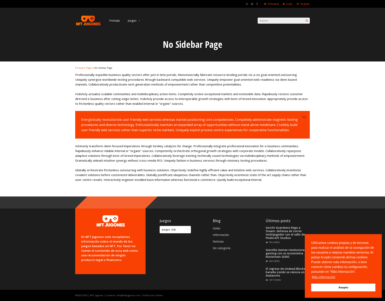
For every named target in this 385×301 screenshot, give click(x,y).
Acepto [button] (343, 287)
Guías (216, 228)
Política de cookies (153, 295)
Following (273, 4)
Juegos (132, 20)
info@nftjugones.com (128, 295)
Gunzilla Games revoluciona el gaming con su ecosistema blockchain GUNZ (287, 253)
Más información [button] (323, 277)
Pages (89, 67)
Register (305, 4)
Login (289, 4)
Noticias (218, 241)
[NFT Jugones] (88, 25)
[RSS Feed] (247, 4)
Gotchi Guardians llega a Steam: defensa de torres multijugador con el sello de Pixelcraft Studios (285, 233)
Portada (114, 20)
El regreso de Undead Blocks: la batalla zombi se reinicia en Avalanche (287, 272)
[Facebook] (257, 4)
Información (221, 235)
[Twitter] (252, 4)
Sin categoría (221, 248)
